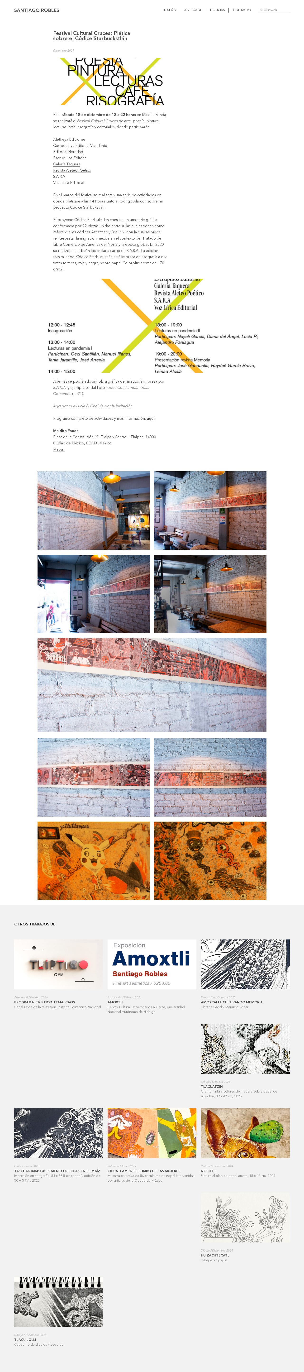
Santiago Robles (36, 10)
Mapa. (59, 450)
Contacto (242, 10)
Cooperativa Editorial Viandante (80, 146)
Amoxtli (115, 1002)
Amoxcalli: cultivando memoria (232, 1002)
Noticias (217, 10)
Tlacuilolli (25, 1340)
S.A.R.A (59, 177)
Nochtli (208, 1171)
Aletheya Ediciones (69, 140)
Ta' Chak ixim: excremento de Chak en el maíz (57, 1171)
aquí (150, 419)
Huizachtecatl (215, 1255)
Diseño (170, 10)
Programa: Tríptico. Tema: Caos (44, 1002)
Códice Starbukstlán (87, 208)
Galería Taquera (66, 164)
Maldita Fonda (154, 115)
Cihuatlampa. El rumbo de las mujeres (144, 1171)
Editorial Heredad (68, 152)
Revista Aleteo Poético (72, 171)
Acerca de (193, 10)
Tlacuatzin (212, 1086)
